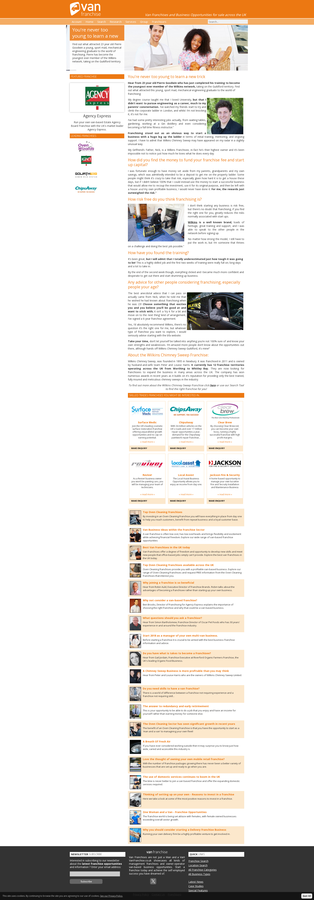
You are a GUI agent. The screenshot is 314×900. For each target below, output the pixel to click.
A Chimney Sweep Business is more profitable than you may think (186, 671)
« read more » (147, 441)
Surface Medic (147, 422)
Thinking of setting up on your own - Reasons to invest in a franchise (188, 794)
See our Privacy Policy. (111, 895)
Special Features (198, 890)
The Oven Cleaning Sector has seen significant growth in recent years (189, 724)
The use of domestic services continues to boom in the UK (181, 776)
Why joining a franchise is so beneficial (168, 582)
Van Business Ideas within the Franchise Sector (174, 529)
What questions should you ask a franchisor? (172, 618)
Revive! (147, 475)
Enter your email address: (106, 867)
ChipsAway (186, 422)
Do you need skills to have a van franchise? (171, 688)
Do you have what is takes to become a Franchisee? (177, 653)
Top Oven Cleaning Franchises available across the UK (178, 565)
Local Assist (186, 475)
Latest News (195, 881)
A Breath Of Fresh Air (156, 741)
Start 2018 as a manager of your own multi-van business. (180, 635)
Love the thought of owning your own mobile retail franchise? (184, 759)
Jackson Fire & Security (225, 475)
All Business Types (199, 874)
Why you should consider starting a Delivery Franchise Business (184, 829)
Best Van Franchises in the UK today (166, 547)
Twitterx (153, 881)
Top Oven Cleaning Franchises (162, 512)
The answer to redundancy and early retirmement (176, 706)
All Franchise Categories (202, 869)
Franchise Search (198, 861)
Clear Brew (225, 422)
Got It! (307, 896)
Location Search (198, 865)
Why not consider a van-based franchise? (170, 600)
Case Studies (196, 886)
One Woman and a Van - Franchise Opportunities (175, 812)
